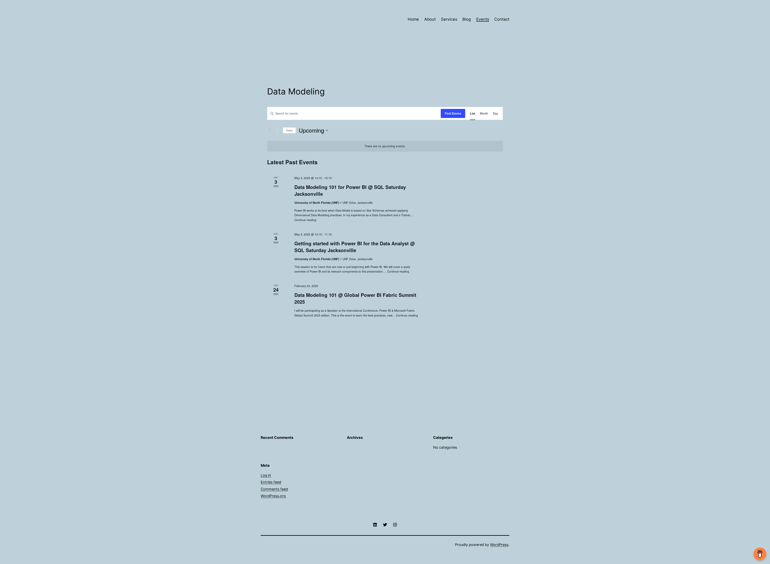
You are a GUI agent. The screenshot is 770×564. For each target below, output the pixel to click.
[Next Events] (277, 130)
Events (482, 19)
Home (413, 19)
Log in (266, 475)
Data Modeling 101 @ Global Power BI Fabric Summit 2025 (355, 298)
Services (449, 19)
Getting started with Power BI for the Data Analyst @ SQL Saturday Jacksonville (354, 247)
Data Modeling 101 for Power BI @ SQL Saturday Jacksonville (350, 190)
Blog (466, 19)
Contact (501, 19)
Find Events (453, 113)
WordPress (499, 545)
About (430, 19)
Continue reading (305, 220)
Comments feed (274, 489)
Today (289, 130)
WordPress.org (273, 496)
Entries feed (271, 482)
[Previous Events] (269, 130)
